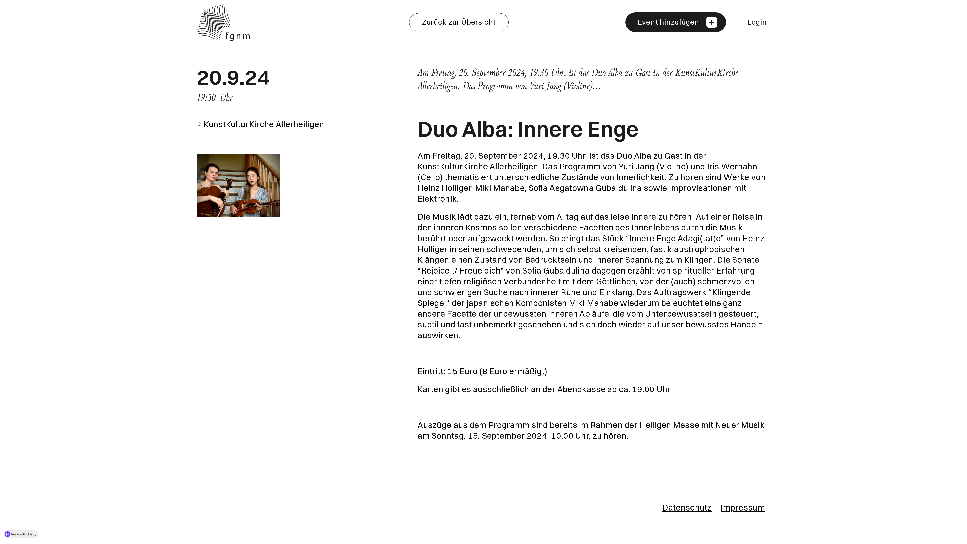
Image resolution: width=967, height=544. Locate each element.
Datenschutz (687, 507)
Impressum (743, 507)
